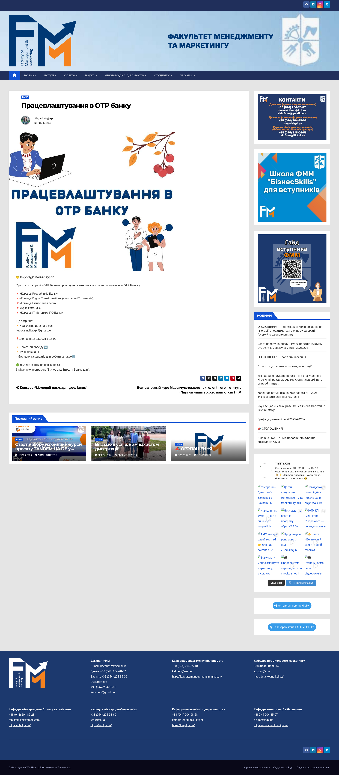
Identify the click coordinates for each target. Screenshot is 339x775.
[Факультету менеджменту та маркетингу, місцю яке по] (268, 566)
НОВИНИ (30, 75)
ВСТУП (49, 75)
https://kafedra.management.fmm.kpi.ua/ (197, 676)
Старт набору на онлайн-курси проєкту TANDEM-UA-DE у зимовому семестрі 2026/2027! (48, 449)
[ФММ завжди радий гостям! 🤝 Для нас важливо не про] (268, 542)
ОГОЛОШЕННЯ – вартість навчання (282, 357)
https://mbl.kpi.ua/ (20, 725)
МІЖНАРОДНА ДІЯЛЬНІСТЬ (125, 75)
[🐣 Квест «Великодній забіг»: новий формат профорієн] (316, 542)
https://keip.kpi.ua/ (183, 725)
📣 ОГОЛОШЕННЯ (193, 448)
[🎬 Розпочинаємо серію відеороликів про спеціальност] (316, 566)
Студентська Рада (283, 767)
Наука (25, 97)
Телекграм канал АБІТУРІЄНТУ (293, 627)
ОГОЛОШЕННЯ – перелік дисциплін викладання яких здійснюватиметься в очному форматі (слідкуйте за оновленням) (290, 330)
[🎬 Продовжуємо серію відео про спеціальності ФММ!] (292, 566)
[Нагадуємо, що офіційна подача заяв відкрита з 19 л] (316, 495)
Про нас (187, 75)
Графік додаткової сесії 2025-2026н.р (282, 419)
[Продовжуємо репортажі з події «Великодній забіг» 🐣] (292, 542)
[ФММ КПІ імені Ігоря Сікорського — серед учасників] (316, 519)
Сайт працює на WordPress (23, 767)
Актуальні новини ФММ (293, 605)
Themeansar (64, 767)
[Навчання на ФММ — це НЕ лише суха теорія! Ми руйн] (268, 519)
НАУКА (90, 75)
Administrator (47, 455)
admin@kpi (46, 118)
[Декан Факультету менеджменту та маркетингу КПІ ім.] (292, 495)
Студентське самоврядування (313, 767)
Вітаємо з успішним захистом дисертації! (127, 446)
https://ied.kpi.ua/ (101, 725)
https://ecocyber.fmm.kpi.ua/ (271, 725)
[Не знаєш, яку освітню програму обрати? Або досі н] (292, 519)
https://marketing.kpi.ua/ (268, 676)
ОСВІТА (70, 75)
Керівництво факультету (257, 767)
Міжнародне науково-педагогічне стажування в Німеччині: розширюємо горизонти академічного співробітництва (290, 379)
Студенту (162, 75)
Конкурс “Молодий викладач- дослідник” (53, 387)
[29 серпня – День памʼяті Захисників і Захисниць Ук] (268, 495)
